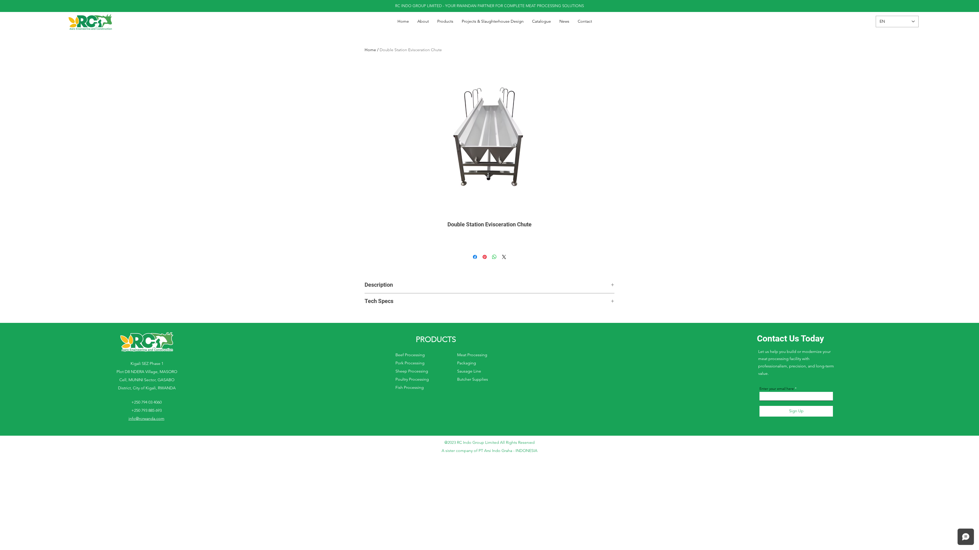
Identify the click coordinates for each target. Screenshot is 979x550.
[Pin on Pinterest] (485, 257)
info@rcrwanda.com (146, 418)
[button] (445, 21)
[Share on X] (504, 257)
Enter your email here (776, 388)
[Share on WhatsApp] (494, 257)
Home (370, 49)
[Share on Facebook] (475, 257)
